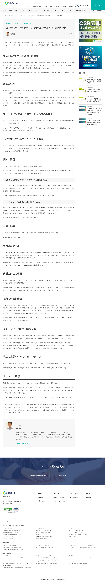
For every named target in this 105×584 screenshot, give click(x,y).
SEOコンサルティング (8, 560)
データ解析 (46, 10)
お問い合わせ (98, 5)
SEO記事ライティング (41, 528)
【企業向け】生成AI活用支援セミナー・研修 (13, 549)
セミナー (41, 6)
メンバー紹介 (72, 6)
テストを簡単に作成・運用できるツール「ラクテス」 (48, 557)
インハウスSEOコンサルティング (43, 545)
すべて (4, 10)
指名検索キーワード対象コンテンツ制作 (78, 534)
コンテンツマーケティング (27, 10)
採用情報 (88, 497)
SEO (16, 10)
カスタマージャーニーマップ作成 (43, 555)
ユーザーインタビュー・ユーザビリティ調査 (13, 557)
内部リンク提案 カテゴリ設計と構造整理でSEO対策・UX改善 (17, 567)
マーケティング (55, 10)
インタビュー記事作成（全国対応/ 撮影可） (13, 530)
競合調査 (71, 555)
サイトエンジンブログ (26, 23)
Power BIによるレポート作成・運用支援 (78, 563)
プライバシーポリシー (60, 501)
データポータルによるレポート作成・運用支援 (46, 563)
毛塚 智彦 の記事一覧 (21, 443)
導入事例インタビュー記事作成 (76, 530)
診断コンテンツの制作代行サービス (11, 532)
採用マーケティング (89, 10)
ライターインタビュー (67, 10)
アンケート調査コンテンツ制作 (76, 532)
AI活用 (10, 10)
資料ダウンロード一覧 (56, 6)
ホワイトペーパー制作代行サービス (44, 530)
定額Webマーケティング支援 (9, 545)
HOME (40, 494)
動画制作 (38, 534)
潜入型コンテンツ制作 (8, 528)
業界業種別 (99, 10)
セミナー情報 (74, 494)
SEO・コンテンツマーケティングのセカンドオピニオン (81, 557)
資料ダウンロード (59, 497)
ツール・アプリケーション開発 (43, 532)
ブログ (47, 6)
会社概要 (65, 6)
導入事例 (35, 6)
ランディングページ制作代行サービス (11, 536)
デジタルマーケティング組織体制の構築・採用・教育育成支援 (82, 547)
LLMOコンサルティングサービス (76, 560)
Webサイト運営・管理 (41, 538)
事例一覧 (56, 494)
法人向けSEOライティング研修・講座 (44, 547)
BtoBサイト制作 (72, 536)
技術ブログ (78, 10)
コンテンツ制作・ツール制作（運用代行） (14, 525)
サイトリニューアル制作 (8, 538)
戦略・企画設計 (7, 553)
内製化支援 (6, 542)
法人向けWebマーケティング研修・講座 (12, 547)
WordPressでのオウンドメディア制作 (44, 536)
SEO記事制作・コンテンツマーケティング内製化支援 (81, 545)
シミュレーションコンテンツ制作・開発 (12, 534)
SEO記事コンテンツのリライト (76, 528)
